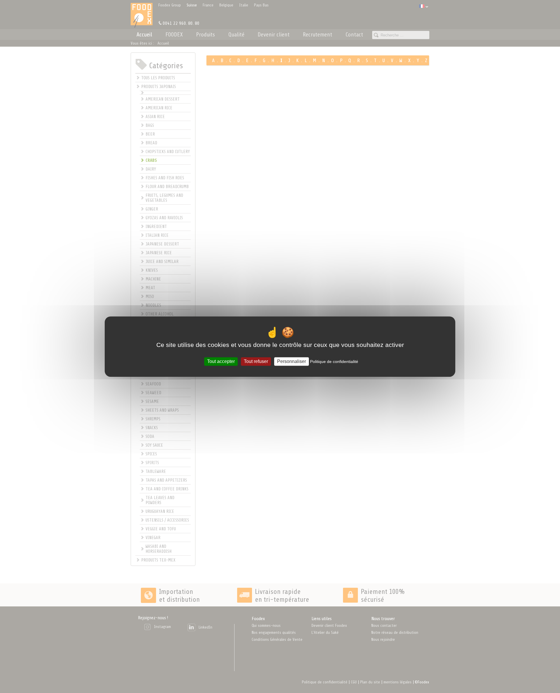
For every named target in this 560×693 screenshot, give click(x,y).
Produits (205, 34)
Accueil (144, 34)
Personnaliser (291, 361)
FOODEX (174, 34)
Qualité (236, 34)
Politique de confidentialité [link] (334, 361)
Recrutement (317, 34)
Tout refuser (256, 361)
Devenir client (274, 34)
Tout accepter (221, 361)
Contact (354, 34)
